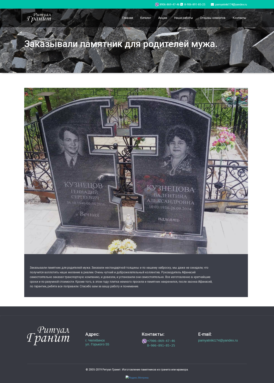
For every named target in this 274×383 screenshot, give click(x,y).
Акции (162, 18)
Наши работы (183, 18)
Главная (127, 18)
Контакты (239, 18)
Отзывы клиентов (213, 18)
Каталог (145, 18)
